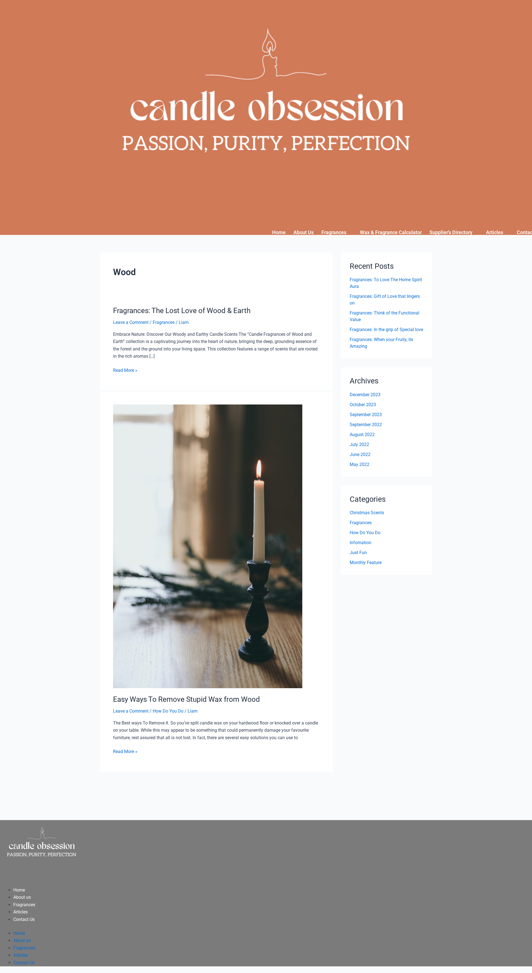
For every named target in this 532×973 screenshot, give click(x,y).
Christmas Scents (367, 512)
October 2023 (363, 404)
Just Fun (358, 552)
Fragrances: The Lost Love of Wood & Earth (181, 310)
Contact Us (24, 919)
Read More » (125, 370)
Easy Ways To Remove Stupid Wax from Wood (186, 699)
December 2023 (365, 394)
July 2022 (359, 444)
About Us (303, 232)
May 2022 (359, 464)
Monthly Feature (366, 562)
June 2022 (360, 454)
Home (279, 232)
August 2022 (362, 434)
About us (22, 897)
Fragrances (333, 232)
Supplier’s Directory (450, 232)
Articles (494, 232)
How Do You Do (168, 711)
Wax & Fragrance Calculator (391, 232)
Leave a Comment (131, 322)
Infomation (360, 542)
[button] (337, 232)
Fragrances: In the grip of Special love (386, 329)
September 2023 (366, 414)
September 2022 (366, 424)
